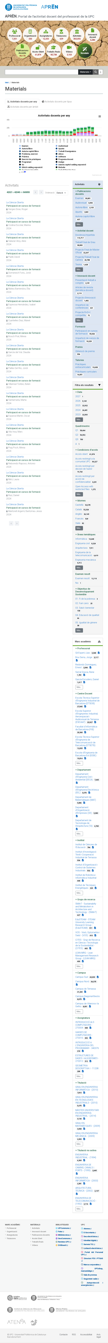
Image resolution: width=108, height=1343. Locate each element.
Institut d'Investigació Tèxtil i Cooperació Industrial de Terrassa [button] (85, 854)
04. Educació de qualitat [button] (87, 615)
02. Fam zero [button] (82, 603)
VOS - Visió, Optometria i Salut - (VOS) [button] (87, 934)
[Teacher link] (98, 652)
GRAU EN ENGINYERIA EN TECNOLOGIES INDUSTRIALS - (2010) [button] (86, 1100)
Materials (84, 72)
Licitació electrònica (92, 1248)
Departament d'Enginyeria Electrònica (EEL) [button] (87, 790)
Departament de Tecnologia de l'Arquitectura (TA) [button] (84, 823)
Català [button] (78, 509)
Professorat (11, 1228)
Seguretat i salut (90, 1279)
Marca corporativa (91, 1265)
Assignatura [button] (82, 1018)
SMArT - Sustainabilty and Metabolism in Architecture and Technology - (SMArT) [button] (86, 907)
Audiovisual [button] (80, 202)
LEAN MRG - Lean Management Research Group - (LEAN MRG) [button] (86, 955)
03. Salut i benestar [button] (84, 607)
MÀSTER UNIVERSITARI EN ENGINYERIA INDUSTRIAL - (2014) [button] (87, 1113)
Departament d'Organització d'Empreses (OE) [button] (83, 810)
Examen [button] (79, 198)
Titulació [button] (80, 1082)
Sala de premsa (90, 1275)
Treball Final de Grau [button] (85, 242)
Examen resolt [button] (82, 578)
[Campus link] (82, 915)
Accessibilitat (86, 1334)
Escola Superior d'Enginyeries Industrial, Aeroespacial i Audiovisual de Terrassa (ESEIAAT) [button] (87, 716)
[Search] (96, 72)
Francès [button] (79, 518)
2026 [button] (77, 401)
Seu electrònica (90, 1236)
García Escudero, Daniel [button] (87, 679)
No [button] (76, 583)
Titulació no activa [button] (85, 1150)
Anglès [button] (78, 514)
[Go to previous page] (35, 192)
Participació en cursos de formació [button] (86, 332)
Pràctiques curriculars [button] (86, 371)
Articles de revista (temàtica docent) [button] (84, 289)
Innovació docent (39, 1231)
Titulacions (11, 1238)
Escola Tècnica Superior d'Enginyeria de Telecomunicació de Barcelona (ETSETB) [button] (87, 741)
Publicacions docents (41, 1235)
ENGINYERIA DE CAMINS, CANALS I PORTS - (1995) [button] (84, 1167)
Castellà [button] (79, 505)
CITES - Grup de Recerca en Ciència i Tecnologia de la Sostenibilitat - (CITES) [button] (87, 944)
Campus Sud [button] (81, 977)
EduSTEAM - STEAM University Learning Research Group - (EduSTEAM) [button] (85, 923)
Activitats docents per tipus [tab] (58, 101)
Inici (7, 82)
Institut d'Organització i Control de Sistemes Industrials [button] (86, 867)
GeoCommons (64, 1238)
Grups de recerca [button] (85, 899)
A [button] (76, 444)
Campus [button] (80, 972)
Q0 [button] (76, 439)
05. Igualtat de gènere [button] (86, 622)
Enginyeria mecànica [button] (85, 559)
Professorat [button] (82, 648)
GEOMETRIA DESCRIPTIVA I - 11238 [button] (86, 1067)
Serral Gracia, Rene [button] (84, 672)
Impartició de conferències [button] (82, 306)
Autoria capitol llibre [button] (85, 216)
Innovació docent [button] (85, 276)
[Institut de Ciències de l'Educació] (26, 1310)
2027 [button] (77, 396)
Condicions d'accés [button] (86, 450)
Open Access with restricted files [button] (84, 488)
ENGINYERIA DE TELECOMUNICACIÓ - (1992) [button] (85, 1201)
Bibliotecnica (63, 1235)
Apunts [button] (78, 212)
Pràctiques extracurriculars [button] (83, 365)
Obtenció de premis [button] (85, 351)
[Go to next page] (41, 192)
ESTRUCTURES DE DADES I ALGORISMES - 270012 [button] (87, 1058)
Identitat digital (90, 1240)
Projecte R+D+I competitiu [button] (82, 313)
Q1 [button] (76, 430)
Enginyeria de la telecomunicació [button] (83, 554)
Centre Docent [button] (83, 693)
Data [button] (78, 392)
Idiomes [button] (80, 500)
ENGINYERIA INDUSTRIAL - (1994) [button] (85, 1156)
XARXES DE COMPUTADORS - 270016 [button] (84, 1035)
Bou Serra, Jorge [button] (83, 657)
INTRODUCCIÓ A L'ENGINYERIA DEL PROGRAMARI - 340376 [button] (87, 1045)
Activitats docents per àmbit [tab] (24, 106)
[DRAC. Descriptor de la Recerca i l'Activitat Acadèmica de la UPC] (34, 1322)
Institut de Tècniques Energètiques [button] (85, 886)
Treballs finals (37, 1242)
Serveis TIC (88, 1244)
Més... (79, 224)
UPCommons (63, 1228)
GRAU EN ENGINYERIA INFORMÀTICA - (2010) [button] (86, 1088)
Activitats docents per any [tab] (23, 101)
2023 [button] (77, 414)
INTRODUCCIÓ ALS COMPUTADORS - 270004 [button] (84, 1025)
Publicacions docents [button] (83, 192)
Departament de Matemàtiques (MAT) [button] (85, 798)
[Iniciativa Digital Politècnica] (17, 1298)
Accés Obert (37, 1238)
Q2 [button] (76, 434)
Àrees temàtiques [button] (85, 534)
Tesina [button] (78, 264)
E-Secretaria (89, 1232)
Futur (60, 1231)
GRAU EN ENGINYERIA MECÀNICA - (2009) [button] (86, 1134)
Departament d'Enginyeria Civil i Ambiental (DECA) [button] (84, 777)
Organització (12, 1231)
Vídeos (35, 1245)
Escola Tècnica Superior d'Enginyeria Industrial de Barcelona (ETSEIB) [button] (87, 700)
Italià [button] (77, 523)
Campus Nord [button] (82, 981)
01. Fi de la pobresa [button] (85, 598)
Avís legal (99, 1335)
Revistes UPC (63, 1242)
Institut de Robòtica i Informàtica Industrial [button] (85, 876)
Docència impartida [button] (85, 235)
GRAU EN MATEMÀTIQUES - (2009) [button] (87, 1124)
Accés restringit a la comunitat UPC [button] (85, 460)
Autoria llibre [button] (81, 207)
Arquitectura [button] (81, 548)
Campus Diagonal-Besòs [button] (87, 996)
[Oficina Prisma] (67, 1310)
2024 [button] (77, 410)
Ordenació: (50, 193)
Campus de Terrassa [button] (85, 988)
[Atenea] (16, 1322)
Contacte (63, 1334)
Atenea (87, 1229)
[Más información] (100, 72)
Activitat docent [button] (84, 230)
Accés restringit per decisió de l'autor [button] (84, 467)
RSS (74, 1334)
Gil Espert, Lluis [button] (82, 652)
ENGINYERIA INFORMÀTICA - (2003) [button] (86, 1179)
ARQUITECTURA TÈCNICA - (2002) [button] (84, 1189)
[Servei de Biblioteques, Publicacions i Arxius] (46, 1298)
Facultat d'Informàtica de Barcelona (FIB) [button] (86, 728)
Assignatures (12, 1235)
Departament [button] (83, 769)
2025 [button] (77, 405)
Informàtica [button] (81, 539)
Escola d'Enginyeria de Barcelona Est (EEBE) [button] (86, 754)
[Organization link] (85, 706)
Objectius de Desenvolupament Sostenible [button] (84, 591)
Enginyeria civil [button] (82, 543)
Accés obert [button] (81, 454)
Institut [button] (79, 840)
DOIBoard (62, 1245)
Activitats (36, 1228)
